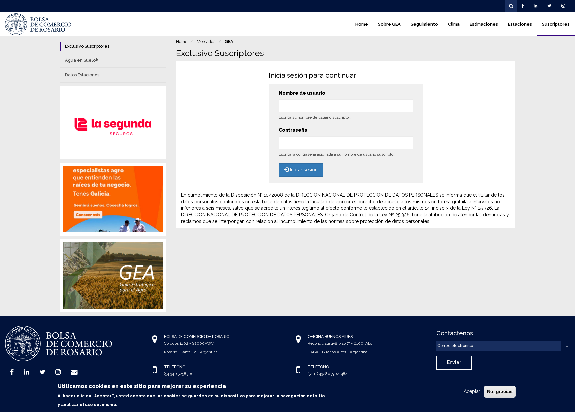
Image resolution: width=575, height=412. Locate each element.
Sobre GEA (389, 24)
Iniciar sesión (303, 169)
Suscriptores (556, 24)
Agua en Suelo (80, 60)
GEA (229, 41)
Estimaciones (484, 24)
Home (361, 24)
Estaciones (520, 24)
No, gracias (500, 391)
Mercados (206, 41)
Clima (454, 24)
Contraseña (293, 130)
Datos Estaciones (82, 74)
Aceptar (472, 391)
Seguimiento (424, 24)
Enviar (454, 362)
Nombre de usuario (302, 93)
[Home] (38, 24)
